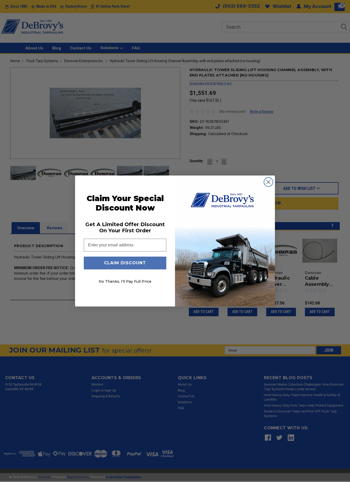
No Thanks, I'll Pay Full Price (125, 281)
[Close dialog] (268, 182)
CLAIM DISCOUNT (125, 262)
